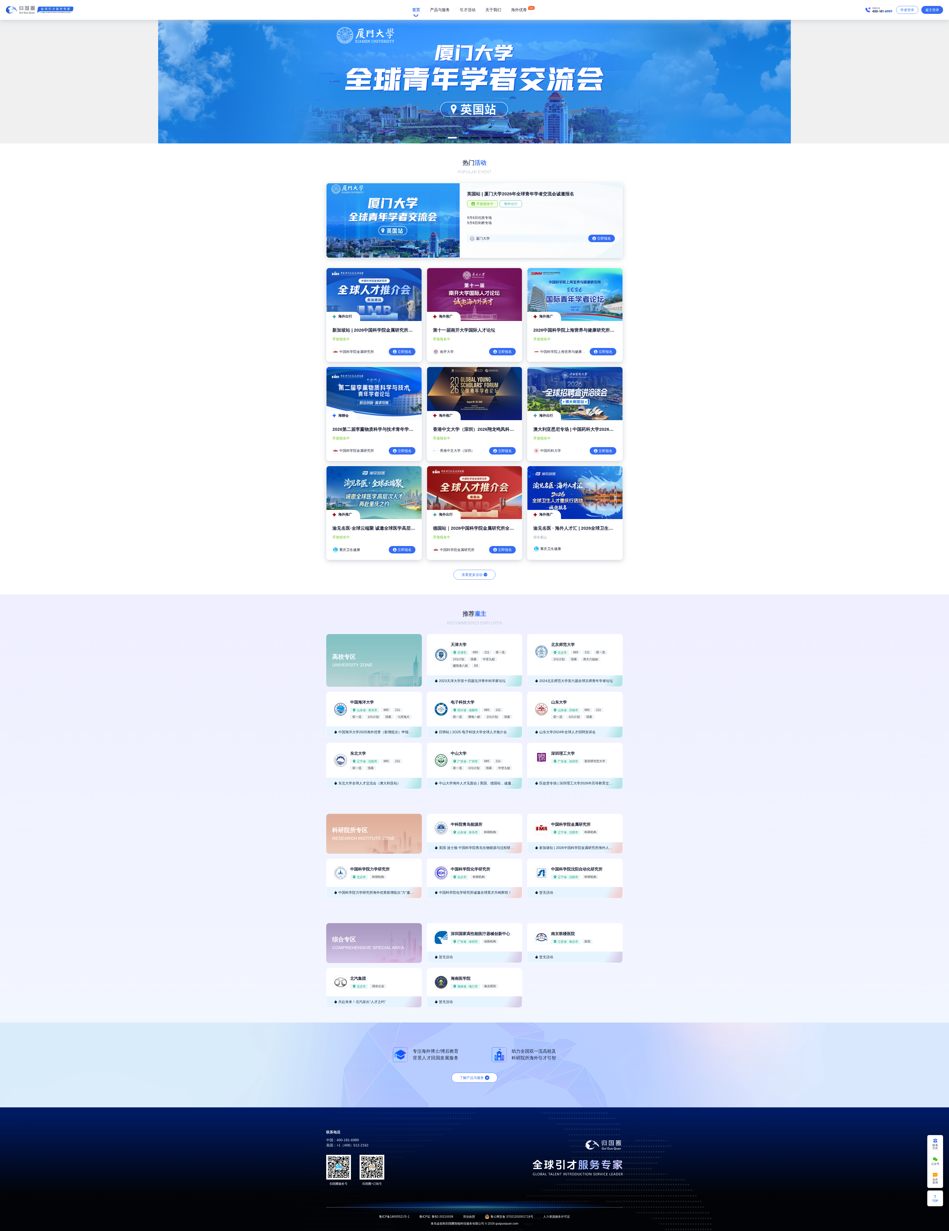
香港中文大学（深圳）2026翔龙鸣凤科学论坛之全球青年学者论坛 (498, 429)
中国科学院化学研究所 (470, 869)
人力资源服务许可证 (556, 1216)
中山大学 (459, 753)
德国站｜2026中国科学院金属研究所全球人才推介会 (484, 528)
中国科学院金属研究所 (571, 824)
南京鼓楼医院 (563, 934)
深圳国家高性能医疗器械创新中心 (480, 934)
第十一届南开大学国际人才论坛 (464, 330)
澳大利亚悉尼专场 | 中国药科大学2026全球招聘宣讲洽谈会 (591, 429)
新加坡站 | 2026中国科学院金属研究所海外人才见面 (383, 330)
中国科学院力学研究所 (370, 869)
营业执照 (469, 1216)
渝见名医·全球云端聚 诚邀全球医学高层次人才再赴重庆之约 (391, 528)
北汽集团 (358, 978)
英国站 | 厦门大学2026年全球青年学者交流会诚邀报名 (520, 193)
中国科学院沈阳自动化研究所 (577, 869)
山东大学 (559, 702)
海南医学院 (461, 978)
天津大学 (459, 644)
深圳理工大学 (563, 753)
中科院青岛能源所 (466, 824)
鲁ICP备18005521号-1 (394, 1216)
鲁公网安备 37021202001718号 (512, 1216)
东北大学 (358, 753)
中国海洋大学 (362, 702)
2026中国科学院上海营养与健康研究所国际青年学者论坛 (589, 330)
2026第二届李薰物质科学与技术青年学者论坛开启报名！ (388, 429)
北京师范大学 (563, 644)
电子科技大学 (462, 702)
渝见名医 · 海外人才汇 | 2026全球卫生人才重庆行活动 (586, 528)
